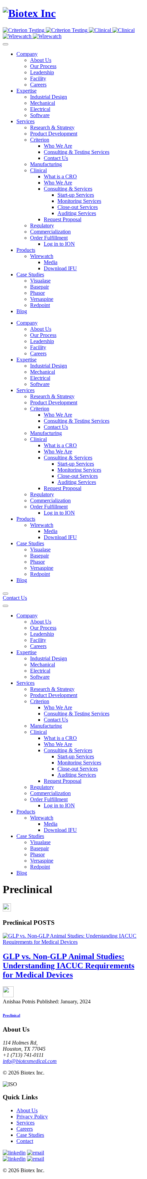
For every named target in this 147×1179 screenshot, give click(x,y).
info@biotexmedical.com (30, 1061)
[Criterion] (46, 30)
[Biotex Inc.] (29, 13)
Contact (24, 1141)
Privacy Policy (32, 1116)
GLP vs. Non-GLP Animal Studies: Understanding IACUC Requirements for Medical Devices (68, 965)
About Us (27, 1110)
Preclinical (11, 1015)
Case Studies (30, 1135)
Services (25, 1123)
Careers (24, 1129)
